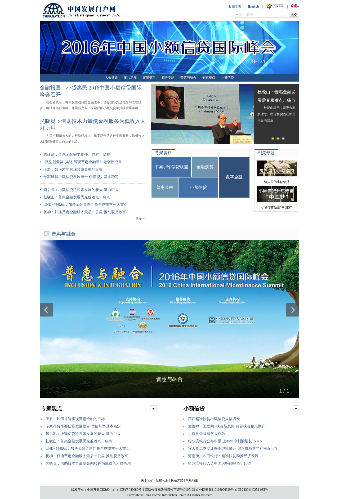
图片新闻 (130, 77)
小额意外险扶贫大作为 (206, 434)
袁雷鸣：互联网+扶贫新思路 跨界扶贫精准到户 (226, 426)
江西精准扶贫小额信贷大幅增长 (214, 419)
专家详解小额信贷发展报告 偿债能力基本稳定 (81, 177)
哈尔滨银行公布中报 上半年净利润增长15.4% (225, 441)
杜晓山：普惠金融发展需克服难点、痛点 (76, 197)
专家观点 (208, 77)
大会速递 (111, 77)
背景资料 (149, 77)
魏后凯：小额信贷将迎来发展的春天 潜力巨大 (81, 190)
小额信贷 (227, 77)
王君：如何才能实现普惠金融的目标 (73, 169)
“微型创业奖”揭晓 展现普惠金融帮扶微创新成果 (82, 162)
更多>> (141, 218)
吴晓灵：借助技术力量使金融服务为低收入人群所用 (88, 463)
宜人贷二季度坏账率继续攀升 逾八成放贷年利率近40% (233, 449)
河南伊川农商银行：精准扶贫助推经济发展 (223, 456)
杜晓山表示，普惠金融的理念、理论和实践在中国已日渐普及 (276, 106)
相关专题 (168, 77)
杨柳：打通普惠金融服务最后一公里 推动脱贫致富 (84, 212)
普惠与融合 (188, 77)
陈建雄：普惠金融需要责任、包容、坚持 (76, 155)
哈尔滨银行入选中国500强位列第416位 (219, 463)
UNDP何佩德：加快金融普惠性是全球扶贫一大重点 (85, 205)
